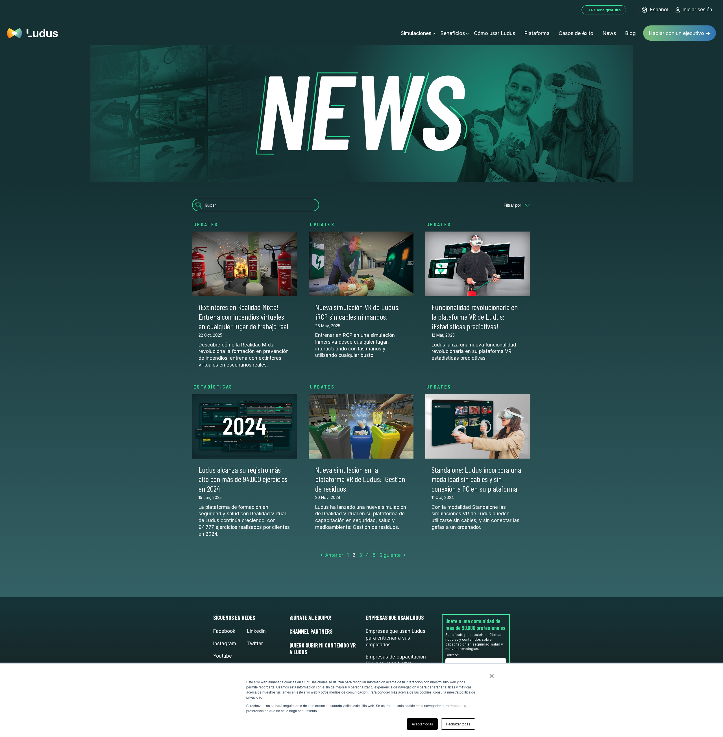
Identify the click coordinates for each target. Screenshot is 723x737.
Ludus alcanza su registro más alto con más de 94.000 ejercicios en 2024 (243, 479)
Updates (205, 224)
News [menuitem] (609, 33)
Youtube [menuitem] (222, 656)
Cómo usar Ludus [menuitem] (494, 33)
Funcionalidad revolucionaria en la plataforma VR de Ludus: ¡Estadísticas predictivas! (475, 316)
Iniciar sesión (697, 9)
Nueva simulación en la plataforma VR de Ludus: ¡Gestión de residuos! (360, 479)
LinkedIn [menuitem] (256, 631)
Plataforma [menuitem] (537, 33)
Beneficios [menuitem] (452, 33)
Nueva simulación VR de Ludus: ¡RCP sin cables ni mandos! (357, 311)
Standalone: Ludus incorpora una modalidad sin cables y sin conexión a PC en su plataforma (476, 479)
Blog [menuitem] (630, 33)
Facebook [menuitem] (224, 631)
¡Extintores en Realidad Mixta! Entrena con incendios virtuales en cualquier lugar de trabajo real (243, 316)
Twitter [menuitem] (255, 643)
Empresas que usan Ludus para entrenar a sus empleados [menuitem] (395, 637)
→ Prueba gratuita (604, 10)
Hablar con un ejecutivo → (679, 33)
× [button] (491, 674)
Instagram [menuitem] (224, 643)
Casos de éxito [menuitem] (576, 33)
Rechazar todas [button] (458, 723)
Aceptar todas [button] (422, 723)
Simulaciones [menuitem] (416, 33)
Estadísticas (213, 386)
